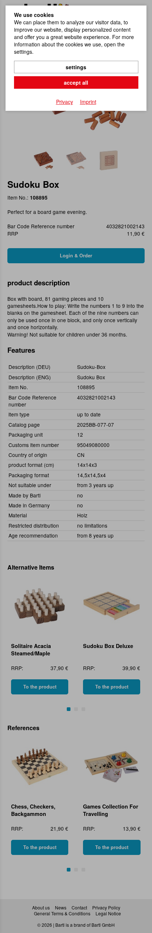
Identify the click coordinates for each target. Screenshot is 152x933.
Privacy (64, 101)
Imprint (88, 101)
